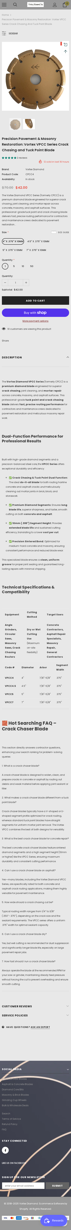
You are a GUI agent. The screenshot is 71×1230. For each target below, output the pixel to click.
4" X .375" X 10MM (13, 241)
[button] (9, 157)
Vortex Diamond (35, 169)
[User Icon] (55, 5)
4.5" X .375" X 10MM (38, 241)
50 (31, 266)
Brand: (5, 169)
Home (5, 14)
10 (23, 266)
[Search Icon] (15, 5)
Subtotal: (7, 289)
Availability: (8, 179)
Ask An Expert (40, 1027)
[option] (35, 76)
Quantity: (7, 276)
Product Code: (10, 174)
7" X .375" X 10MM (36, 250)
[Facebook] (5, 1150)
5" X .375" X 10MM (12, 250)
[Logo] (35, 4)
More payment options (35, 321)
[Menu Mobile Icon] (4, 4)
